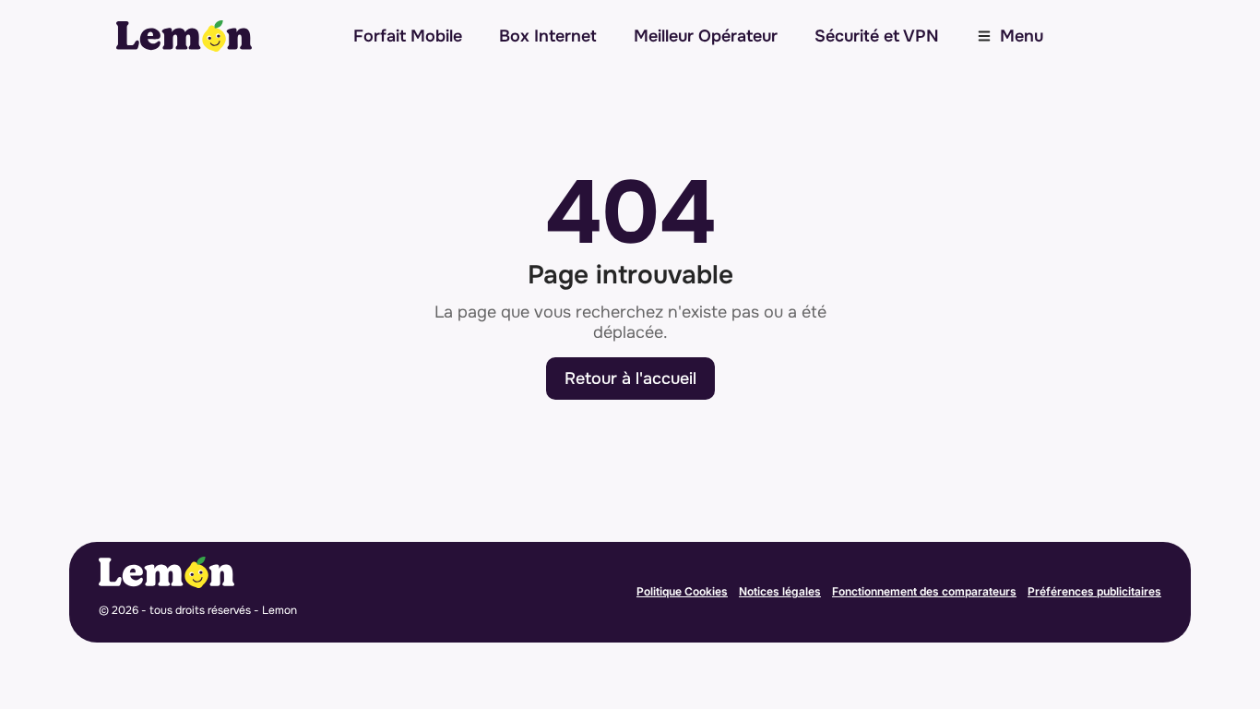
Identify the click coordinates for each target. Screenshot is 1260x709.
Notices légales (780, 591)
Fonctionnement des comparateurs (924, 591)
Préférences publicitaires (1094, 591)
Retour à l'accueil (630, 378)
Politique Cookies (682, 591)
